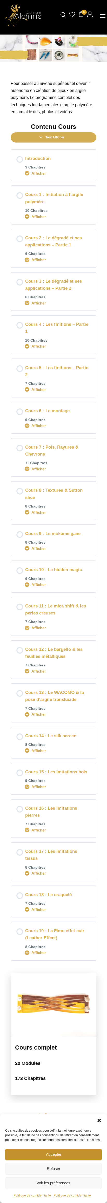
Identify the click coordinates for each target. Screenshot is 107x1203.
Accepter (53, 1154)
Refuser (53, 1168)
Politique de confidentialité (32, 1195)
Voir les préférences (53, 1183)
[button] (99, 1120)
